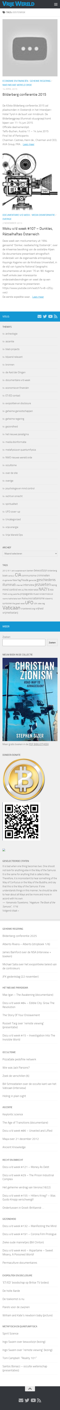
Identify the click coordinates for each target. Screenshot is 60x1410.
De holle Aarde (11, 1290)
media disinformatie (43, 215)
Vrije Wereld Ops (14, 534)
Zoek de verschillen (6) (15, 1075)
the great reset (18, 603)
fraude (24, 580)
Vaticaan (11, 608)
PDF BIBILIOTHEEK (39, 744)
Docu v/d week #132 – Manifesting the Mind (29, 1226)
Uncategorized (13, 519)
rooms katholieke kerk (11, 598)
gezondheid (12, 426)
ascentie (10, 341)
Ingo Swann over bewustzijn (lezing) (23, 1341)
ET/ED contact (13, 395)
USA (35, 603)
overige (7, 219)
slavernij (49, 598)
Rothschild (27, 598)
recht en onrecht (14, 496)
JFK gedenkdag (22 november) (20, 976)
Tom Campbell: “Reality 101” (19, 1358)
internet (19, 585)
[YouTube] (50, 316)
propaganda (26, 593)
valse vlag (41, 603)
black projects (13, 349)
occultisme (11, 465)
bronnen (10, 364)
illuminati (9, 585)
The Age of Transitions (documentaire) (25, 1122)
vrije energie (12, 527)
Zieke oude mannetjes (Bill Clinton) (23, 1242)
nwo (4, 593)
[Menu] (56, 4)
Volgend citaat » (10, 910)
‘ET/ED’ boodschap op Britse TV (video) (25, 1282)
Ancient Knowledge (14, 1147)
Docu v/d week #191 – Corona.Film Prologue (29, 1234)
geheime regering (40, 81)
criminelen (43, 575)
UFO (29, 602)
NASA (36, 590)
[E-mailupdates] (40, 316)
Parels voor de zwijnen (16, 1307)
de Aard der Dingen (16, 372)
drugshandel (7, 580)
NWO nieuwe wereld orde (17, 85)
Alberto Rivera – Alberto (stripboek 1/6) (26, 944)
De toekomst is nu (13, 1299)
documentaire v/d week (16, 215)
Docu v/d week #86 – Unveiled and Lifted (27, 1130)
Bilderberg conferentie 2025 (19, 936)
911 (9, 571)
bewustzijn (40, 570)
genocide (32, 580)
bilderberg (52, 570)
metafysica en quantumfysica (21, 449)
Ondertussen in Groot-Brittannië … (23, 1207)
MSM (30, 590)
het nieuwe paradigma (17, 434)
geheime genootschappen (19, 411)
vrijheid (39, 608)
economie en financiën (15, 81)
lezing (54, 585)
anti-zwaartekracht (19, 571)
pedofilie (16, 594)
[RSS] (56, 316)
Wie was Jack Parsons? (16, 1067)
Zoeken (6, 636)
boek (5, 575)
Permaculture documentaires (19, 1262)
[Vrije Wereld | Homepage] (23, 4)
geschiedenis (46, 580)
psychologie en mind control (20, 488)
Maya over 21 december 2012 (20, 1139)
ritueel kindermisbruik (43, 594)
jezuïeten (43, 584)
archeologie (12, 333)
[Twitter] (45, 316)
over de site (12, 472)
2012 (4, 571)
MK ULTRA (23, 590)
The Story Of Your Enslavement (21, 1015)
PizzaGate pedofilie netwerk (19, 1059)
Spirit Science (10, 1333)
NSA (52, 590)
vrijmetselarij (10, 612)
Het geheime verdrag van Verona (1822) (26, 1187)
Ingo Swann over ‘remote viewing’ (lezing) (27, 1350)
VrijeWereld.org (28, 608)
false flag (17, 580)
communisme (29, 575)
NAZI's (44, 589)
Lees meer (28, 144)
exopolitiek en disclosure (18, 403)
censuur (11, 576)
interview (28, 585)
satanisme (38, 598)
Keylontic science (12, 1114)
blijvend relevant (14, 356)
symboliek (7, 603)
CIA (18, 575)
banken (30, 570)
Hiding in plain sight (14, 1096)
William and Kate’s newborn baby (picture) (27, 1315)
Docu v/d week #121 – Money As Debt (25, 1167)
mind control (10, 589)
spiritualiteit (12, 503)
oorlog (10, 594)
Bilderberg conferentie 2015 (24, 94)
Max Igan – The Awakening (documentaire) (27, 994)
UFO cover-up (13, 511)
